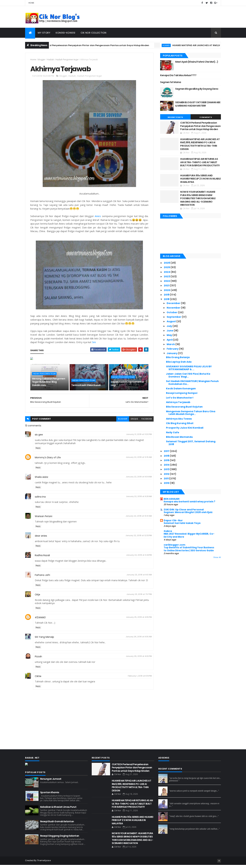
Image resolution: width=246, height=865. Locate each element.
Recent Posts (175, 117)
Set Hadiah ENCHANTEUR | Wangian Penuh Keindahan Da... (192, 382)
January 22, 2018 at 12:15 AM (139, 457)
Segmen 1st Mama (170, 82)
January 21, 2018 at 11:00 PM (139, 434)
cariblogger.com (174, 544)
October (172, 312)
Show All (217, 557)
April (170, 339)
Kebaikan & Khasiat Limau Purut (58, 807)
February (173, 348)
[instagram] (211, 3)
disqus (134, 418)
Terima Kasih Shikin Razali (85, 385)
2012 (167, 474)
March (171, 344)
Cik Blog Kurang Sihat (179, 423)
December (174, 303)
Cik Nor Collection (93, 32)
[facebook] (202, 3)
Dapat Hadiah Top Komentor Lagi (127, 383)
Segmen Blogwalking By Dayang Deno (196, 88)
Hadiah (50, 59)
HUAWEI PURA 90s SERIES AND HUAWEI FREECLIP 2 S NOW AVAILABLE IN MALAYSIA (200, 179)
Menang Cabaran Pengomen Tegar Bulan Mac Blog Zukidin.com (48, 382)
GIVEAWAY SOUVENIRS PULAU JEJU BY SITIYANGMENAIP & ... (189, 368)
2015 (167, 460)
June (170, 330)
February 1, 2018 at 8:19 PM (140, 676)
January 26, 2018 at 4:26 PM (139, 656)
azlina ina (40, 496)
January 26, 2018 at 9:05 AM (139, 636)
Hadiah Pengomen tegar (67, 59)
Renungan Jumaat (50, 779)
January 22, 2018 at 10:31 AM (139, 516)
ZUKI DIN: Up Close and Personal (184, 509)
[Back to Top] (219, 861)
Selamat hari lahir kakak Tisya (182, 523)
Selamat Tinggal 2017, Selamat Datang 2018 (190, 443)
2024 (167, 272)
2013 (167, 469)
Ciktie (38, 676)
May (170, 335)
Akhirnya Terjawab (178, 402)
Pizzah (38, 656)
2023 (167, 276)
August (171, 321)
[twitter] (207, 3)
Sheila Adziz (41, 477)
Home (31, 3)
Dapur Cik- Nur (173, 520)
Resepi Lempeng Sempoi (181, 393)
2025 (167, 267)
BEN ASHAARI (171, 499)
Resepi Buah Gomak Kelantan (57, 821)
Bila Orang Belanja (178, 357)
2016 (167, 455)
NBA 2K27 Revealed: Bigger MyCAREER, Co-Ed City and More (189, 535)
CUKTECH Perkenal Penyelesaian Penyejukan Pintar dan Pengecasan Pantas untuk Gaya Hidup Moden (70, 45)
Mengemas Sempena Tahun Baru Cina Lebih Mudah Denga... (190, 413)
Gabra (168, 531)
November (174, 307)
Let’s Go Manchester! (179, 397)
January (172, 353)
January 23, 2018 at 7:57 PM (139, 594)
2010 (167, 483)
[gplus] (216, 3)
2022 (167, 281)
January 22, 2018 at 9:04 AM (139, 476)
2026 (167, 262)
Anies (98, 216)
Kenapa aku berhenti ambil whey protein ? (189, 501)
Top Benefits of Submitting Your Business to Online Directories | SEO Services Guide (189, 549)
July (170, 326)
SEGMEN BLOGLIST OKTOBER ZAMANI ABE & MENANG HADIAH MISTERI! (197, 104)
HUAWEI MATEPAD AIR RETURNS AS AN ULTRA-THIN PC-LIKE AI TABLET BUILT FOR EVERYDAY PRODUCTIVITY (200, 162)
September (174, 317)
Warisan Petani (43, 516)
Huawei (147, 45)
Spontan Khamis (49, 792)
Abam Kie (174, 813)
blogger (41, 59)
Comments (205, 117)
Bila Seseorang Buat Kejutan (184, 406)
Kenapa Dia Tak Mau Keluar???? (178, 75)
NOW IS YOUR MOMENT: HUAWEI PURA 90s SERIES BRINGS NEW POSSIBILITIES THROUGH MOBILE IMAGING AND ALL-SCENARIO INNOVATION (197, 198)
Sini (94, 342)
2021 (167, 285)
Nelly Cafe (172, 432)
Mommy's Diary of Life (48, 457)
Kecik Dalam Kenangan (181, 388)
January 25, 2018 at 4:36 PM (139, 617)
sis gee (39, 434)
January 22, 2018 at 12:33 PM (139, 535)
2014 (167, 464)
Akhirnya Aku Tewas (179, 418)
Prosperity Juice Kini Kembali (184, 427)
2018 (167, 299)
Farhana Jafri (42, 575)
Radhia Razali (42, 555)
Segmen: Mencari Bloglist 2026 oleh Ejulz (188, 512)
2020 (167, 290)
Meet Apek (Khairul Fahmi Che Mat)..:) (196, 61)
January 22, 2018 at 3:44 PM (139, 555)
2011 (166, 478)
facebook (146, 418)
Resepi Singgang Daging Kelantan (59, 835)
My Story (44, 32)
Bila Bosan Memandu (179, 437)
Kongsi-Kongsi (65, 32)
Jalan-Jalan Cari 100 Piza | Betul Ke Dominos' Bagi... (188, 375)
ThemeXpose (44, 860)
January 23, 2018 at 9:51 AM (139, 574)
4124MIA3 (40, 617)
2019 (167, 294)
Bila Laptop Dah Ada (178, 361)
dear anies (41, 535)
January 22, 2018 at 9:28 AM (139, 496)
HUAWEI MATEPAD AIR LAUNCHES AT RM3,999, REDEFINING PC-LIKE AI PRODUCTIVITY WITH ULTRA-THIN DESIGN (200, 144)
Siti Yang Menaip (44, 637)
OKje (37, 594)
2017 (167, 451)
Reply (38, 448)
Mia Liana (174, 800)
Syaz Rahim (175, 788)
